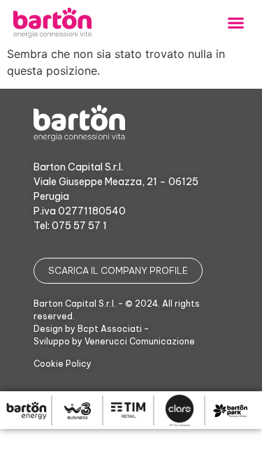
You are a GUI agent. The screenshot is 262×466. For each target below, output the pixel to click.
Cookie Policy (63, 363)
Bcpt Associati (110, 328)
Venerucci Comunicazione (140, 341)
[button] (236, 23)
